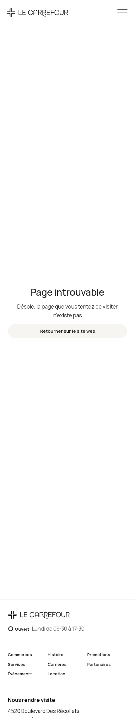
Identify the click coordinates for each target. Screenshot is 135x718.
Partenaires (99, 664)
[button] (122, 12)
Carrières (57, 664)
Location (56, 674)
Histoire (55, 654)
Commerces (20, 654)
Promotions (98, 654)
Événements (20, 674)
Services (16, 664)
